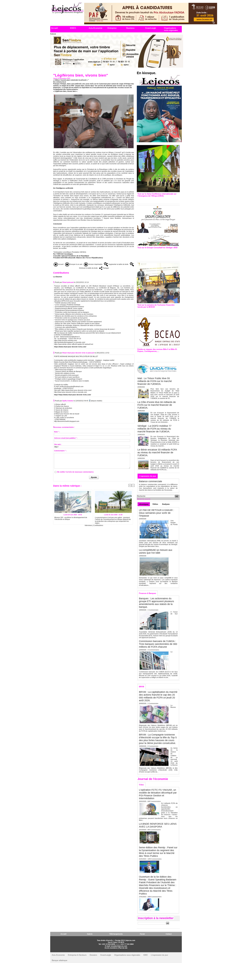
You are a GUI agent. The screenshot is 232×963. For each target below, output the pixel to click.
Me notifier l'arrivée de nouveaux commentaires (75, 472)
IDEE (145, 955)
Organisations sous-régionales (171, 29)
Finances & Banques (147, 593)
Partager (105, 268)
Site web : (57, 444)
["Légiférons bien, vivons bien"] (93, 94)
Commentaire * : (60, 451)
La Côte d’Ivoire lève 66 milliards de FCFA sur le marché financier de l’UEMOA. (156, 405)
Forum (142, 934)
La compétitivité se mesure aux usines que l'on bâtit (155, 551)
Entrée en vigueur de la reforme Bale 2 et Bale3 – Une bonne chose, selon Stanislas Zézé (158, 356)
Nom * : (57, 432)
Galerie (90, 934)
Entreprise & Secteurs (77, 955)
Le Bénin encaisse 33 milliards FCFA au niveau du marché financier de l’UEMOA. (157, 452)
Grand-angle (150, 28)
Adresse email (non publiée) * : (65, 438)
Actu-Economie (95, 28)
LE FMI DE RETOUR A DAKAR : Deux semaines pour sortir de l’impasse (156, 513)
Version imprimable (95, 264)
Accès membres (111, 948)
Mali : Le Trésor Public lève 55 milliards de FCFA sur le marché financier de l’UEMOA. (154, 381)
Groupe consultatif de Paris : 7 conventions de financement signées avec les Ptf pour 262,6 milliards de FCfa (157, 254)
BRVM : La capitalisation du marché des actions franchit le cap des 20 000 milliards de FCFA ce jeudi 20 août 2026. (158, 696)
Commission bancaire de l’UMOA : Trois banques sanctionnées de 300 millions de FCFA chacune (158, 644)
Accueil (54, 28)
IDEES (73, 28)
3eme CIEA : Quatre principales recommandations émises (154, 199)
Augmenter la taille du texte (118, 264)
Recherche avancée (143, 499)
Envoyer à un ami (75, 264)
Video (141, 785)
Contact (169, 934)
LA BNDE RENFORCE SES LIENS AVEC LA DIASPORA (158, 825)
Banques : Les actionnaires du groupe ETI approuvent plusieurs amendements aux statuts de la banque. (156, 602)
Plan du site (123, 948)
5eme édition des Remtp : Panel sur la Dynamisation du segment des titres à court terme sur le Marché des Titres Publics (158, 851)
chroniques (143, 504)
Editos (155, 504)
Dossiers (93, 955)
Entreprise (112, 28)
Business (130, 28)
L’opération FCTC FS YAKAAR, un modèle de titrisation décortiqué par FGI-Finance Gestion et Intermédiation (158, 794)
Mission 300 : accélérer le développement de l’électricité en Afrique (70, 518)
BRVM (141, 687)
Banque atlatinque (59, 960)
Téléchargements (116, 934)
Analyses (166, 504)
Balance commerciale (150, 481)
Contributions (98, 525)
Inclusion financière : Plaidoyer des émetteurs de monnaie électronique (156, 310)
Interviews (88, 525)
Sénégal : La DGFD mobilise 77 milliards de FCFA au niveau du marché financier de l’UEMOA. (154, 429)
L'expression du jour (147, 476)
